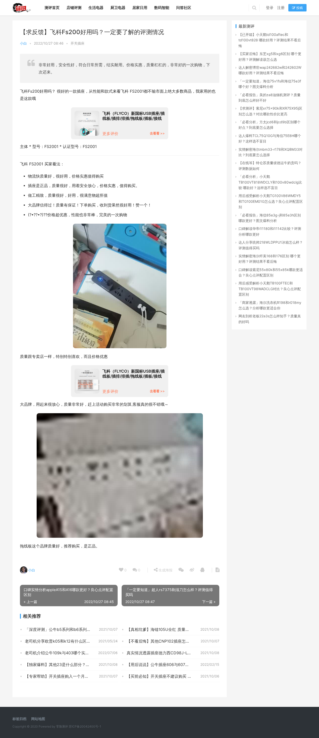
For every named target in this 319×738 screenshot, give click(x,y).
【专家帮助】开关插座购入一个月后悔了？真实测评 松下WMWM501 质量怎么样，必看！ (71, 676)
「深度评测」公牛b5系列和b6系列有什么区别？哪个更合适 (71, 629)
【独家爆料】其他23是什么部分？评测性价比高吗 (69, 664)
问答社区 (183, 7)
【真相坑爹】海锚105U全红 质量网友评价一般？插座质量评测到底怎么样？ (173, 629)
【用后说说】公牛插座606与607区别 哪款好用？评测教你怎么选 (173, 664)
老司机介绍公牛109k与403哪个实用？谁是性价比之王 (71, 652)
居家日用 (139, 7)
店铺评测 (74, 7)
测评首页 (52, 7)
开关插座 (77, 43)
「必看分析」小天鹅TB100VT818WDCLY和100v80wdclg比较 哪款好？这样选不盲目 (270, 182)
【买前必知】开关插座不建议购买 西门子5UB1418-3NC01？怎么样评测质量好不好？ (173, 676)
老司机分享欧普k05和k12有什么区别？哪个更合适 (69, 641)
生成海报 (165, 570)
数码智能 (161, 7)
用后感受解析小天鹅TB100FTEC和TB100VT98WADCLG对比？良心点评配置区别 (270, 288)
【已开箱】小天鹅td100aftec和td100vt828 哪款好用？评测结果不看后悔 (270, 40)
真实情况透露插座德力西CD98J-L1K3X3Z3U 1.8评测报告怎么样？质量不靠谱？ (173, 652)
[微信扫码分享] (181, 570)
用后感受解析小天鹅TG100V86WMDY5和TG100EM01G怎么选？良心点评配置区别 (271, 201)
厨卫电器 (117, 7)
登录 (269, 7)
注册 (281, 7)
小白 (23, 43)
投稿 (299, 8)
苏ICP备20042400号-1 (85, 726)
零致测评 (62, 726)
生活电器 (95, 7)
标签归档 (19, 719)
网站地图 (38, 719)
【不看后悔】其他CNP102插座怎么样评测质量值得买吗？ (173, 641)
